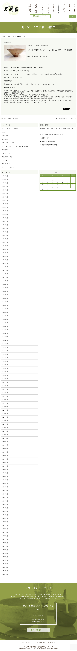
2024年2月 (5, 281)
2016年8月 (5, 574)
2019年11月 (5, 441)
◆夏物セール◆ (44, 138)
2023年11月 (5, 291)
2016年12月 (5, 564)
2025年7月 (5, 221)
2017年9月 (5, 532)
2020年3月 (5, 427)
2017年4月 (5, 550)
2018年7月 (5, 497)
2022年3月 (5, 361)
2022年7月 (5, 347)
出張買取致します (7, 157)
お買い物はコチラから (39, 16)
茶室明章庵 (5, 139)
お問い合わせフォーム (38, 630)
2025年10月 (5, 211)
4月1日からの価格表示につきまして (64, 118)
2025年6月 (5, 225)
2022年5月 (5, 354)
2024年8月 (5, 260)
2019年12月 (5, 438)
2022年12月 (5, 329)
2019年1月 (5, 476)
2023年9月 (5, 298)
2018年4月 (5, 508)
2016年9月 (5, 571)
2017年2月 (5, 557)
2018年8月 (5, 494)
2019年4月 (5, 466)
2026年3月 (5, 193)
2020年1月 (5, 434)
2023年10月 (5, 295)
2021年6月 (5, 385)
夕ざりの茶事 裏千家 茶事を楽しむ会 (51, 134)
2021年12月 (5, 371)
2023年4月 (5, 316)
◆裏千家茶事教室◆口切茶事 (48, 145)
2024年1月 (5, 284)
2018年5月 (5, 504)
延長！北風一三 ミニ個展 (10, 118)
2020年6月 (5, 417)
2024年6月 (5, 267)
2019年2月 (5, 473)
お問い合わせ (6, 163)
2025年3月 (5, 235)
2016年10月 (5, 567)
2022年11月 (5, 333)
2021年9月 (5, 375)
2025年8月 (5, 218)
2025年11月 (5, 207)
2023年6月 (5, 309)
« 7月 (42, 172)
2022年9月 (5, 340)
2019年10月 (5, 445)
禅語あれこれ (6, 153)
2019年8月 (5, 452)
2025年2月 (5, 239)
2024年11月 (5, 249)
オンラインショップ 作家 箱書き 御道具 (15, 146)
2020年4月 (5, 424)
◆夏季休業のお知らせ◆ (47, 141)
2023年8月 (5, 302)
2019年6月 (5, 459)
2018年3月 (5, 511)
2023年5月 (5, 312)
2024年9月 (5, 256)
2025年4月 (5, 232)
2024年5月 (5, 270)
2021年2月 (5, 396)
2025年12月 (5, 204)
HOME (3, 36)
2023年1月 (5, 326)
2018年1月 (5, 518)
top (9, 36)
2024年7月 (5, 263)
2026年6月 (5, 183)
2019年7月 (5, 455)
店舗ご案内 (5, 136)
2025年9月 (5, 214)
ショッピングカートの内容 (10, 129)
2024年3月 (5, 277)
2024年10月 (5, 253)
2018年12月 (5, 480)
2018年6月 (5, 501)
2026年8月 (5, 176)
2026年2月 (5, 197)
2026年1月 (5, 200)
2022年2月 (5, 364)
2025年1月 (5, 242)
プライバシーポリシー (8, 167)
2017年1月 (5, 560)
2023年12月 (5, 288)
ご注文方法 (5, 150)
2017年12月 (5, 522)
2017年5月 (5, 546)
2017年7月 (5, 539)
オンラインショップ (8, 143)
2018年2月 (5, 515)
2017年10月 (5, 529)
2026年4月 (5, 190)
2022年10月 (5, 336)
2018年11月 (5, 483)
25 (52, 186)
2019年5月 (5, 462)
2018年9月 (5, 490)
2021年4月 (5, 389)
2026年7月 (5, 179)
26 (57, 186)
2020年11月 (5, 403)
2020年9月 (5, 406)
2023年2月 (5, 323)
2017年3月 (5, 553)
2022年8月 (5, 343)
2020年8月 (5, 410)
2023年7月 (5, 305)
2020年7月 (5, 413)
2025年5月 (5, 228)
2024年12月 (5, 246)
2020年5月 (5, 420)
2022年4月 (5, 357)
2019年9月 (5, 448)
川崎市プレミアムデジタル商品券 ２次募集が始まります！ (56, 130)
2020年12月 (5, 399)
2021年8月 (5, 378)
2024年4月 (5, 274)
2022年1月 (5, 368)
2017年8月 (5, 536)
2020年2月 (5, 431)
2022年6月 (5, 350)
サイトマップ (6, 160)
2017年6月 (5, 543)
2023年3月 (5, 319)
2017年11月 (5, 525)
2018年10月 (5, 487)
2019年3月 (5, 469)
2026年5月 (5, 186)
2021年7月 (5, 382)
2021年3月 (5, 392)
